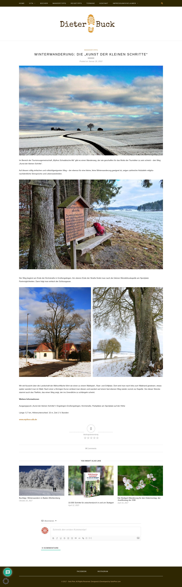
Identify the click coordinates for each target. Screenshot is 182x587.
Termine (90, 3)
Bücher (44, 3)
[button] (6, 581)
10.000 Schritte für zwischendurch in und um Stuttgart (91, 503)
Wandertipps (59, 3)
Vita (31, 3)
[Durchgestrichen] (64, 538)
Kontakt (104, 3)
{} (87, 538)
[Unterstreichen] (61, 538)
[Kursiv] (57, 538)
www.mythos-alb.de (28, 419)
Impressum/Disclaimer (124, 3)
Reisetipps (76, 3)
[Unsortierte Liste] (72, 538)
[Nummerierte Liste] (68, 538)
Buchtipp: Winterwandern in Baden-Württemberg (39, 498)
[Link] (83, 538)
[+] (90, 538)
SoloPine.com (115, 581)
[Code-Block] (79, 538)
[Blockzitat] (76, 538)
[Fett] (53, 538)
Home (22, 3)
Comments (91, 448)
